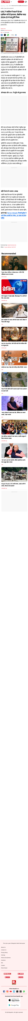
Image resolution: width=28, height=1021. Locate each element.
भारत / (7, 5)
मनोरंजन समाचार (4, 276)
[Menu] (26, 2)
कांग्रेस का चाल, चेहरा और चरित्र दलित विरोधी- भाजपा (14, 367)
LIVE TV (21, 1)
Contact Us (3, 950)
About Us (3, 947)
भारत (1, 32)
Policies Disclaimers (6, 957)
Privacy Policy (4, 952)
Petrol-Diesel (4, 968)
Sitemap (3, 955)
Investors (3, 960)
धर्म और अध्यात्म (3, 347)
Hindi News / (3, 5)
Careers (3, 965)
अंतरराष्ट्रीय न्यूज (4, 300)
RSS (2, 962)
